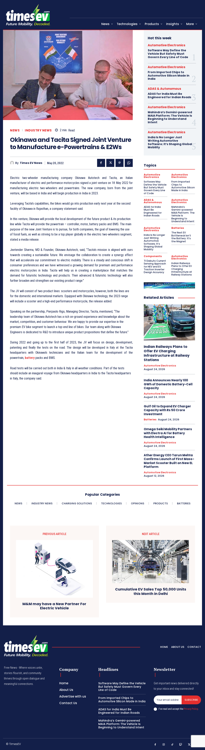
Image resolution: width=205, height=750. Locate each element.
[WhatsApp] (129, 163)
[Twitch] (181, 744)
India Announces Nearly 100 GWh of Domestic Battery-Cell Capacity (168, 384)
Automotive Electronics (166, 45)
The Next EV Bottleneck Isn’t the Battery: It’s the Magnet (181, 237)
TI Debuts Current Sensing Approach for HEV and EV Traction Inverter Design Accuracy (155, 266)
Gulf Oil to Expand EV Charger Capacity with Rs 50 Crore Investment (167, 410)
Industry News (38, 130)
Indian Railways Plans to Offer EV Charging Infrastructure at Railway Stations (181, 269)
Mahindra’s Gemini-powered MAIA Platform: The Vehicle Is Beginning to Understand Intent (170, 117)
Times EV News (31, 163)
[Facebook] (101, 163)
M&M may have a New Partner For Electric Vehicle (54, 606)
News (15, 130)
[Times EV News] (12, 163)
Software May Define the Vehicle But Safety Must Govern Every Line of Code (168, 53)
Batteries (177, 228)
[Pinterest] (120, 163)
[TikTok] (172, 744)
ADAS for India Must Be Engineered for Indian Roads (169, 95)
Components (153, 256)
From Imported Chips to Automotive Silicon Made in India (168, 75)
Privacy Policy (191, 708)
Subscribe (191, 700)
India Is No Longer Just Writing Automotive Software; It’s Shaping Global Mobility (170, 142)
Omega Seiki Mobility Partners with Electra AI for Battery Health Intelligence (168, 433)
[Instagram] (164, 744)
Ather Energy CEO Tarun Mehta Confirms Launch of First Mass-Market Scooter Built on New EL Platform (169, 461)
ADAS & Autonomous (164, 88)
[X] (110, 163)
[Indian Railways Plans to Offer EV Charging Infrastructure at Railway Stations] (169, 322)
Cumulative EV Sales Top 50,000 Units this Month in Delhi (150, 591)
